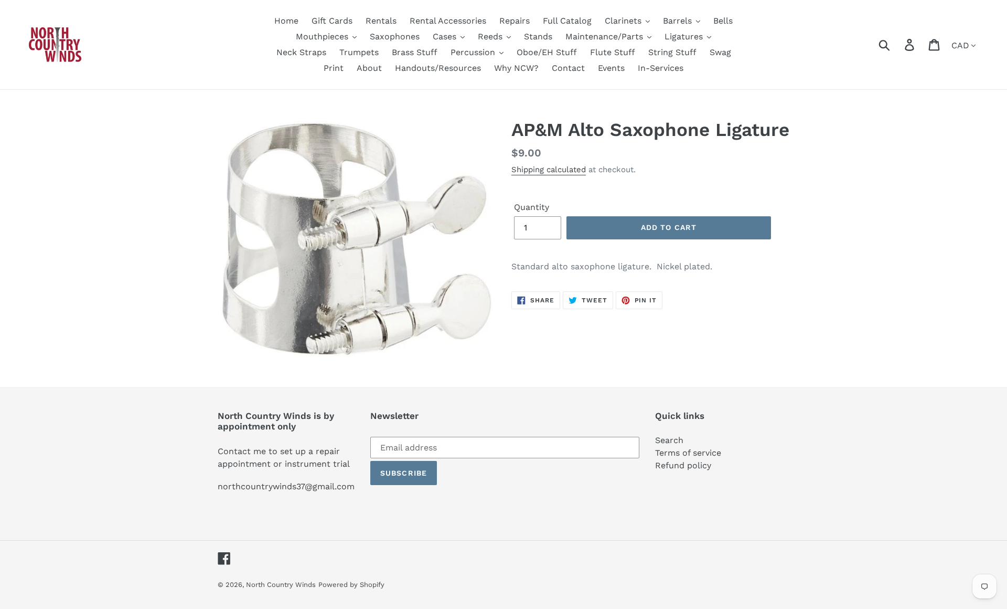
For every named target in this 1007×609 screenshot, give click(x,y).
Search (669, 440)
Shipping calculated (548, 169)
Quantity (531, 207)
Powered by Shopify (351, 585)
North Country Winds (281, 585)
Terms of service (688, 453)
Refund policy (683, 465)
